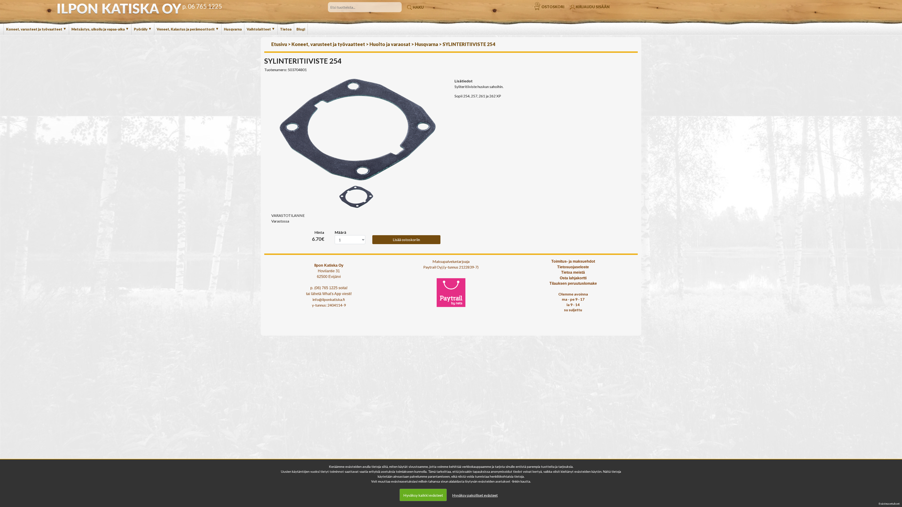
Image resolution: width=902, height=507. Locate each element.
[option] (357, 129)
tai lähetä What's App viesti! (329, 294)
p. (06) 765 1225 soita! (328, 288)
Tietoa (286, 29)
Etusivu (279, 44)
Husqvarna (233, 29)
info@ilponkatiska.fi (328, 299)
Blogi (300, 29)
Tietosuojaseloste (573, 267)
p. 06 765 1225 (202, 6)
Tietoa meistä (573, 272)
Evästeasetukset (889, 503)
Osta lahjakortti (573, 278)
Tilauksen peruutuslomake (573, 283)
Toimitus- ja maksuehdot (573, 261)
